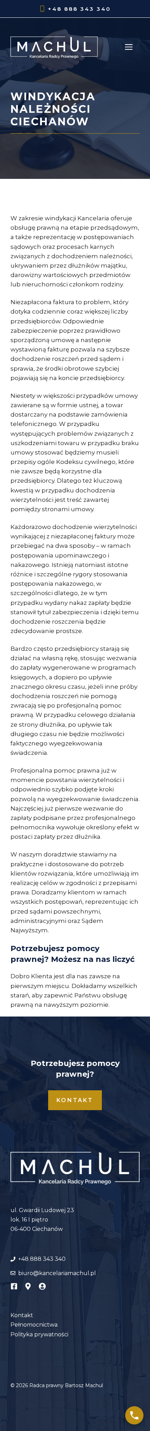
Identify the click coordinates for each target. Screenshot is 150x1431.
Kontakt (75, 1100)
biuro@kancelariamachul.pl (57, 1273)
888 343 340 (87, 9)
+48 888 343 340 (42, 1259)
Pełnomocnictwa (34, 1324)
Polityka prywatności (39, 1334)
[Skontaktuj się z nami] (134, 1415)
